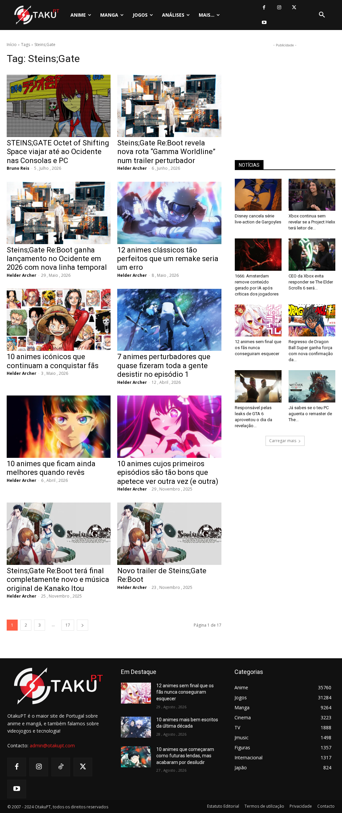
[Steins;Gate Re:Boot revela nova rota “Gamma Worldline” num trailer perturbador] (169, 106)
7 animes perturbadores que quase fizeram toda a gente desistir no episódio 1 (163, 365)
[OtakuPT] (36, 15)
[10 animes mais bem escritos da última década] (136, 727)
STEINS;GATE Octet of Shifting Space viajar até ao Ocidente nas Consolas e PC (58, 152)
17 (67, 625)
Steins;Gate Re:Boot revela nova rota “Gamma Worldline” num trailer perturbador (166, 152)
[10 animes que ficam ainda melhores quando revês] (59, 426)
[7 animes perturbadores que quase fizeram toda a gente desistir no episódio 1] (169, 320)
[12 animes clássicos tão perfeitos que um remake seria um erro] (169, 213)
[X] (294, 7)
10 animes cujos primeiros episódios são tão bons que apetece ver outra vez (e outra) (167, 473)
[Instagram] (279, 7)
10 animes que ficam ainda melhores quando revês (51, 468)
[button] (322, 15)
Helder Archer (132, 168)
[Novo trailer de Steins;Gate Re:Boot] (169, 534)
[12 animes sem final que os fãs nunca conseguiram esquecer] (258, 320)
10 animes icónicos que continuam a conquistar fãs (53, 360)
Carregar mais (282, 441)
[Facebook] (264, 7)
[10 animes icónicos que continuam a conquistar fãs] (59, 320)
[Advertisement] (285, 90)
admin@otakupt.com (52, 745)
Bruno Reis (18, 168)
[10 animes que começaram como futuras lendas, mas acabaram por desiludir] (136, 756)
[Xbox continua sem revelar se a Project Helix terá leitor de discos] (312, 195)
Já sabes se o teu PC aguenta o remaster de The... (310, 413)
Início (12, 44)
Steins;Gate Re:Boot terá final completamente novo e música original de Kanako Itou (58, 580)
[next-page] (82, 625)
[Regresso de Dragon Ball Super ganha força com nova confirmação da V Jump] (312, 320)
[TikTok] (60, 767)
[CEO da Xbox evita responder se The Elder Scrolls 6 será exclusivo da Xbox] (312, 254)
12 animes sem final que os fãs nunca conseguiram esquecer (258, 347)
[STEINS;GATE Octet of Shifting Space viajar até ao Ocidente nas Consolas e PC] (59, 106)
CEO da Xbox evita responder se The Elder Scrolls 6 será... (311, 281)
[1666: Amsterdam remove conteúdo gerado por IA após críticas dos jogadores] (258, 254)
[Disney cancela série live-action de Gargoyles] (258, 195)
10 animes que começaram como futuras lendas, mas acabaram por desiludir (185, 756)
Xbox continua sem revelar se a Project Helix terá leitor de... (312, 221)
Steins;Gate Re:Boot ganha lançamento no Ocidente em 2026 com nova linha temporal (57, 259)
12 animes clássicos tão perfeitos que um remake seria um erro (167, 259)
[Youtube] (264, 22)
